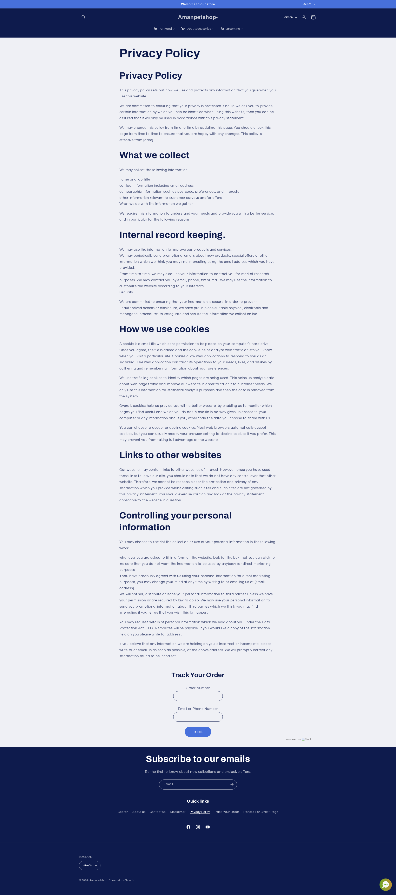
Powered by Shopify (121, 880)
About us (138, 812)
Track (198, 731)
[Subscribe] (232, 784)
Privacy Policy (200, 812)
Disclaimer (178, 812)
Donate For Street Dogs (260, 812)
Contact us (158, 812)
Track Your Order (226, 812)
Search (123, 812)
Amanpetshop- (99, 880)
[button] (83, 17)
